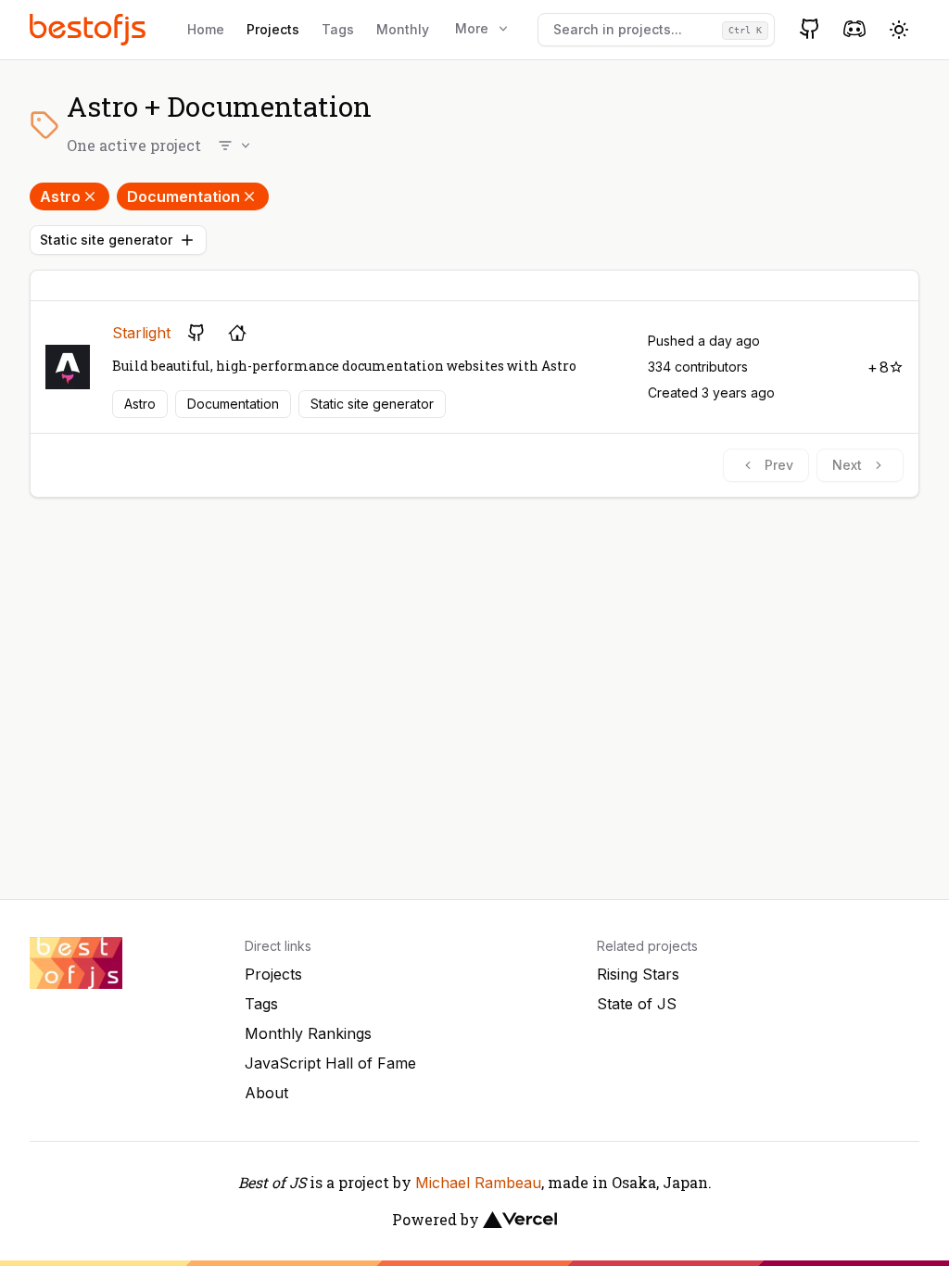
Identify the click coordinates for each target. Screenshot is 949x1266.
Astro (60, 196)
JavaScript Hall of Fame (330, 1063)
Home (205, 29)
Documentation (183, 196)
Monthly (402, 29)
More (471, 28)
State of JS (637, 1003)
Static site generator (106, 239)
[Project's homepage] (237, 332)
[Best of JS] (90, 29)
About (266, 1092)
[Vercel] (520, 1219)
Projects (273, 29)
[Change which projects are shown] (235, 145)
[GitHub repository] (196, 332)
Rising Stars (638, 974)
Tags (338, 29)
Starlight (141, 332)
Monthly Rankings (308, 1033)
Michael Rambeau (478, 1182)
